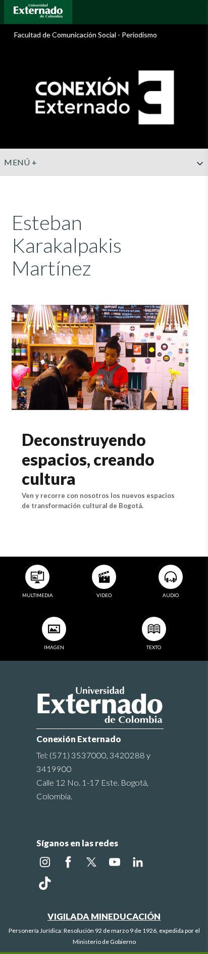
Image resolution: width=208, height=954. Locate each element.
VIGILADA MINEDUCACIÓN (104, 916)
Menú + (20, 162)
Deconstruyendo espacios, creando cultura (88, 459)
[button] (196, 183)
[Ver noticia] (100, 356)
